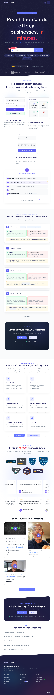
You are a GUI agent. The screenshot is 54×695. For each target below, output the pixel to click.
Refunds (38, 691)
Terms (33, 691)
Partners (38, 681)
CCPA (48, 691)
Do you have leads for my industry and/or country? (16, 645)
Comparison (7, 679)
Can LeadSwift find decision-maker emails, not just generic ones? (20, 640)
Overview (6, 677)
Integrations (39, 677)
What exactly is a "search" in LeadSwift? (14, 632)
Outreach (6, 681)
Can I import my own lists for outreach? (14, 649)
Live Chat (23, 681)
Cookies (48, 692)
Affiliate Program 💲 (40, 679)
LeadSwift (15, 691)
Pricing (6, 683)
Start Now (37, 50)
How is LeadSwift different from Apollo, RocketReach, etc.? (19, 636)
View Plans (33, 612)
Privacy (43, 691)
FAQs (21, 679)
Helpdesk (22, 677)
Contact (22, 683)
